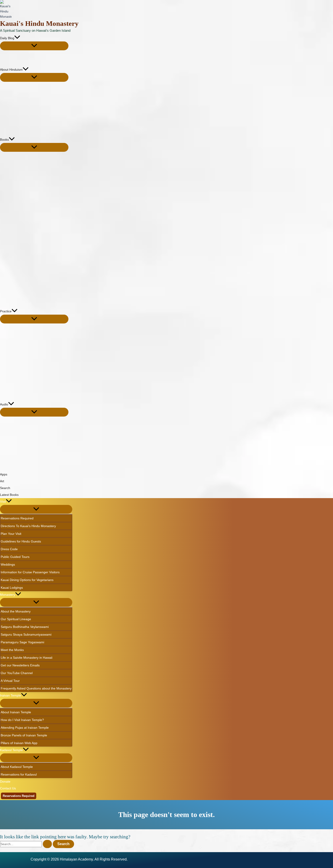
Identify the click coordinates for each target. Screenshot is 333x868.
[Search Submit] (47, 844)
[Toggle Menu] (34, 45)
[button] (17, 38)
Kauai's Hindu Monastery (39, 23)
